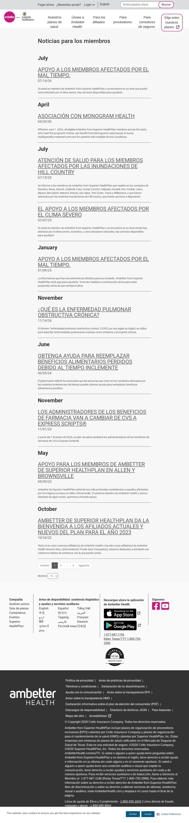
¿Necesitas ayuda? (68, 4)
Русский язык (67, 626)
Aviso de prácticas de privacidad (120, 680)
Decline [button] (133, 814)
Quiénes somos (19, 604)
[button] (169, 814)
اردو (41, 617)
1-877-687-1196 (114, 634)
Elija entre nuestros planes (173, 22)
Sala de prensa (19, 608)
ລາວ (41, 630)
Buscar (166, 4)
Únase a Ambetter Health (78, 22)
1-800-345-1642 (130, 801)
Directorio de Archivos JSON (128, 710)
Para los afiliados (99, 19)
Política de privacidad (80, 680)
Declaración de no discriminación (123, 686)
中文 (42, 613)
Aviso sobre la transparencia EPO (128, 692)
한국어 (62, 613)
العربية (81, 613)
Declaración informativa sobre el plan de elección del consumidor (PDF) (112, 704)
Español (63, 608)
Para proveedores (123, 19)
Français (82, 617)
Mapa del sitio (75, 716)
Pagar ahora (46, 4)
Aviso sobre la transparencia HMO (88, 698)
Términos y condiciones (81, 686)
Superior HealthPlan (16, 624)
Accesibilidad (98, 716)
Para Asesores (161, 710)
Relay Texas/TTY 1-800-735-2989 (122, 641)
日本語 (81, 626)
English (44, 608)
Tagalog (63, 617)
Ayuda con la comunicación (84, 692)
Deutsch (82, 621)
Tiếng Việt (83, 608)
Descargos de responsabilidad (85, 710)
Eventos (14, 617)
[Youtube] (165, 605)
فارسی (62, 621)
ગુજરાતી (44, 626)
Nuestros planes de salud (54, 22)
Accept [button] (148, 814)
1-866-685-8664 (100, 805)
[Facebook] (155, 605)
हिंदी (41, 621)
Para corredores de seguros (147, 22)
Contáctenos (17, 613)
